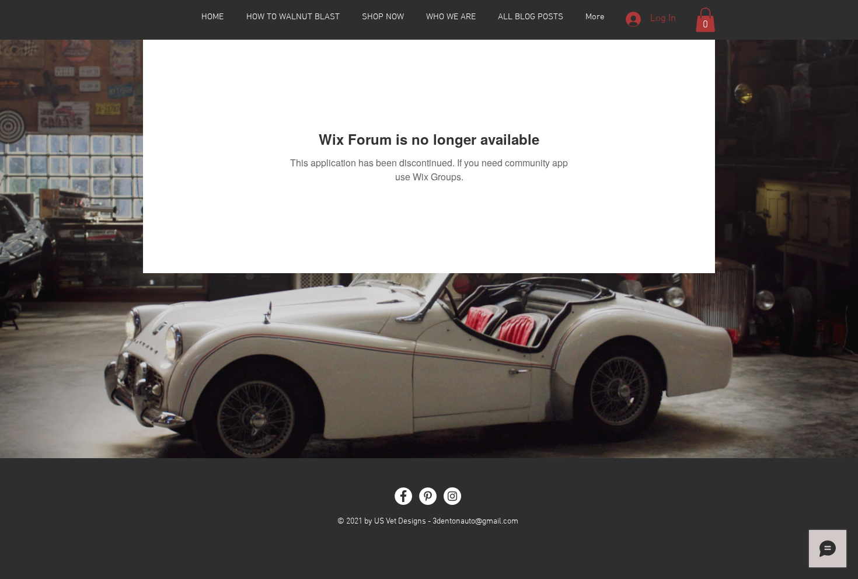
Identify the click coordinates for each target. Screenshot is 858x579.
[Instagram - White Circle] (452, 496)
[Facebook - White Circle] (403, 496)
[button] (705, 20)
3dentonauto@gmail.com (475, 521)
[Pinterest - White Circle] (428, 496)
